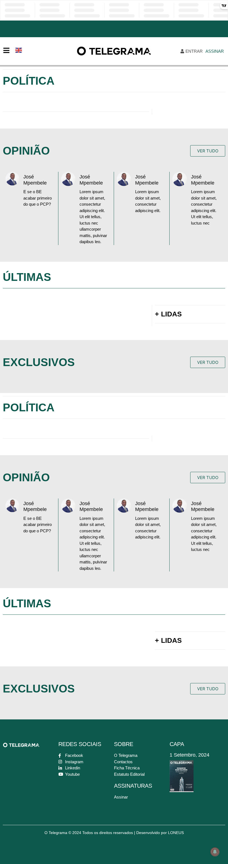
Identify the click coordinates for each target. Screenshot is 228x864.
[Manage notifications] (214, 851)
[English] (19, 49)
